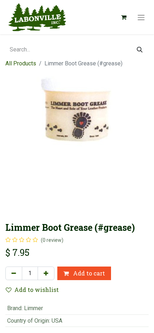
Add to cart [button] (88, 273)
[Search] (140, 49)
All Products (20, 63)
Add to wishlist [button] (36, 289)
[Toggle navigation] (141, 17)
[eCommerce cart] (123, 17)
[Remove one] (13, 273)
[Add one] (46, 273)
